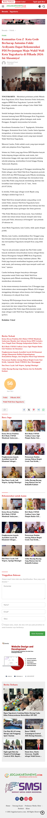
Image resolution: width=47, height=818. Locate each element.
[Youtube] (30, 799)
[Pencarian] (43, 6)
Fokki (5, 397)
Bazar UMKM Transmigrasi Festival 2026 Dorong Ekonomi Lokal (33, 733)
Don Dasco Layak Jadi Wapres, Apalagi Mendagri (20, 365)
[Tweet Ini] (29, 410)
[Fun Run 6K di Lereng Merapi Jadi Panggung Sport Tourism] (13, 724)
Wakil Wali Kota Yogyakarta (13, 402)
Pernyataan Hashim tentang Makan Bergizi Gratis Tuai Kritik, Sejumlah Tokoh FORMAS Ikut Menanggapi (22, 361)
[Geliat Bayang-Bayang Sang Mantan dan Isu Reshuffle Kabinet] (35, 472)
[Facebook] (17, 799)
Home (8, 806)
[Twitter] (22, 799)
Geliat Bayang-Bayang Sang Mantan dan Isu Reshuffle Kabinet (22, 370)
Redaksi (21, 808)
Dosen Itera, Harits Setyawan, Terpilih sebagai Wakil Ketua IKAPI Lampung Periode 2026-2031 (34, 754)
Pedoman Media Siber (33, 806)
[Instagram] (26, 799)
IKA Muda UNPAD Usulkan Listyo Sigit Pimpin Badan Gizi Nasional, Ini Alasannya (22, 348)
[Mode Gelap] (39, 6)
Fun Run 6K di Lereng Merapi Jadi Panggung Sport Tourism (12, 733)
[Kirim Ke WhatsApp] (43, 410)
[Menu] (3, 6)
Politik (4, 35)
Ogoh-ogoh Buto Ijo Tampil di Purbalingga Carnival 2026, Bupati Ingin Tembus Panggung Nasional (12, 754)
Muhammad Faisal (12, 62)
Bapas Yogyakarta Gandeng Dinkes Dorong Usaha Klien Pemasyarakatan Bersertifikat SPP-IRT (22, 714)
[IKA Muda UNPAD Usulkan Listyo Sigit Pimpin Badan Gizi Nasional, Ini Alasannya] (35, 425)
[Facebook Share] (24, 410)
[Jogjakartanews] (16, 6)
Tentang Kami (17, 806)
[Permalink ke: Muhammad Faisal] (4, 63)
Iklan (28, 808)
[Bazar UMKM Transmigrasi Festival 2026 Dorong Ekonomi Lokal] (34, 724)
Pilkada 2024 (15, 397)
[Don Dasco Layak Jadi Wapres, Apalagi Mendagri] (12, 472)
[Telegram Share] (38, 410)
